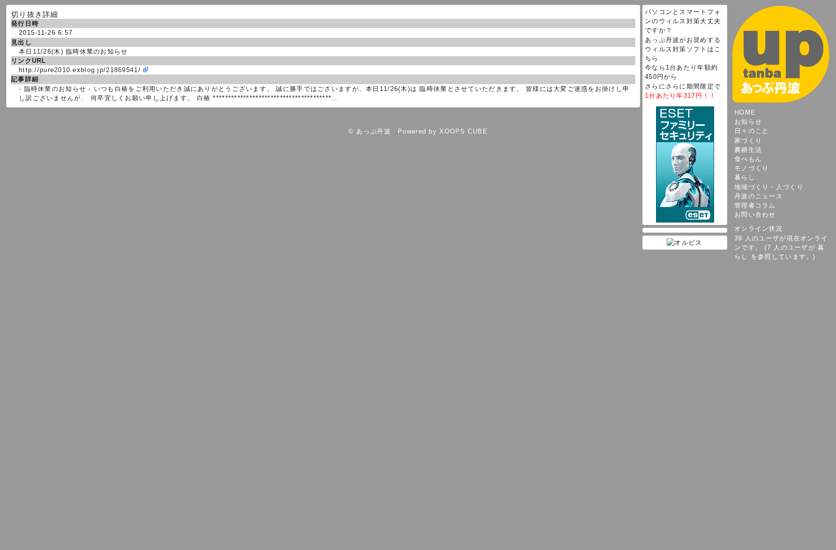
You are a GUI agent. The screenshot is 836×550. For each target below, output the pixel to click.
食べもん (748, 159)
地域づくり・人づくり (769, 187)
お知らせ (748, 121)
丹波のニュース (758, 196)
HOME (745, 112)
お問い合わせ (755, 214)
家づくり (748, 140)
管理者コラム (755, 205)
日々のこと (751, 130)
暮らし (744, 177)
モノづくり (751, 168)
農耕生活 (748, 149)
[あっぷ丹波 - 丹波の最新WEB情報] (781, 54)
